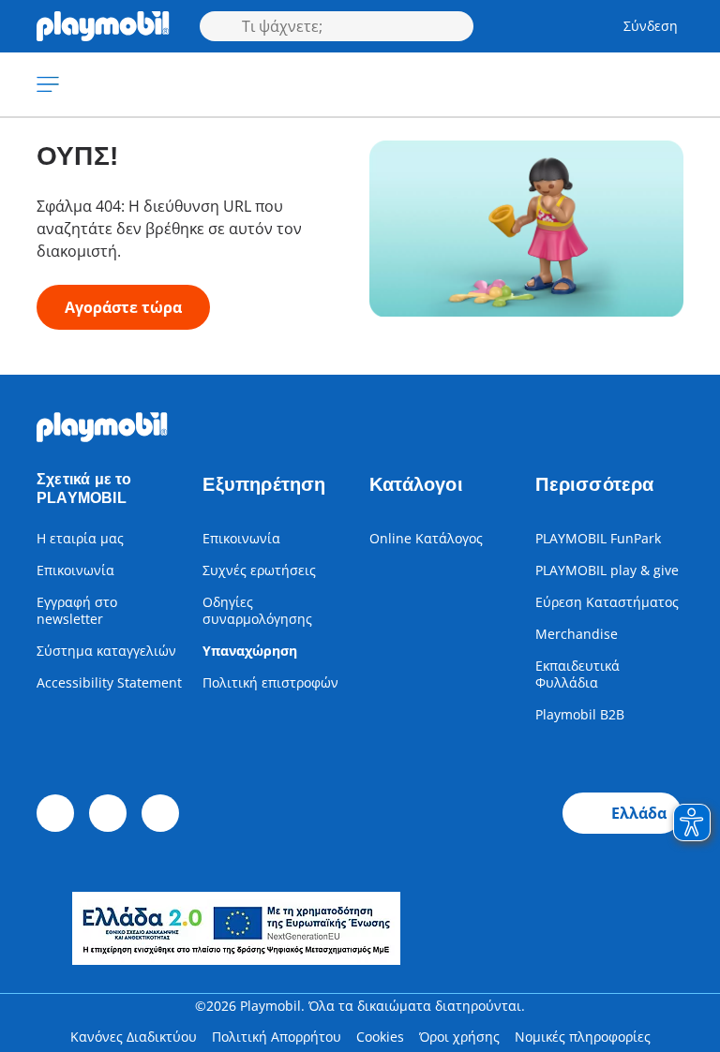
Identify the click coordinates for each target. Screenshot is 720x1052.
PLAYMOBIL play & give (607, 570)
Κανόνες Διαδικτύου (133, 1036)
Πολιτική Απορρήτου (276, 1036)
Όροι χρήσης (459, 1036)
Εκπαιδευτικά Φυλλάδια (577, 674)
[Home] (103, 26)
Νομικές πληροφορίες (583, 1036)
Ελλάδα (639, 813)
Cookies (380, 1036)
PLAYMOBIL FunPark (598, 538)
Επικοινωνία (75, 570)
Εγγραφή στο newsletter (77, 610)
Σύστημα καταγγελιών (106, 650)
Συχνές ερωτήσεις (259, 570)
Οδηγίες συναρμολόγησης (257, 610)
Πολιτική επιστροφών (270, 682)
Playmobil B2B (579, 714)
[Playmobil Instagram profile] (160, 813)
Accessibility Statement (109, 682)
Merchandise (576, 634)
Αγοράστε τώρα (123, 307)
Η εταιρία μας (80, 538)
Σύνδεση (650, 26)
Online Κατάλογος (426, 538)
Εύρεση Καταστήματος (607, 602)
